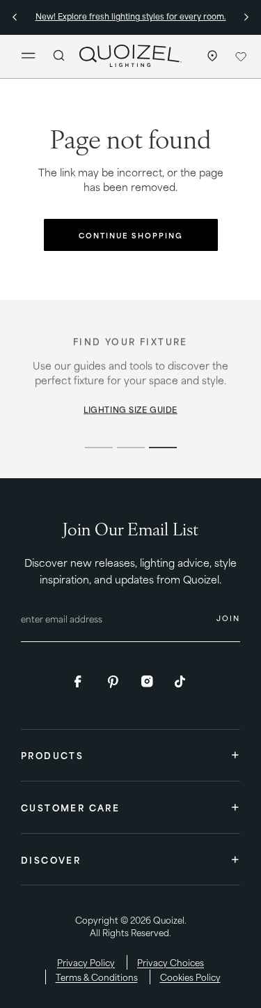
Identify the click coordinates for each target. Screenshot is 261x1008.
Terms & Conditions (97, 977)
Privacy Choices (170, 962)
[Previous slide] (15, 16)
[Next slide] (245, 16)
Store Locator (208, 56)
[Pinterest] (114, 681)
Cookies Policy (190, 977)
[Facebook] (80, 681)
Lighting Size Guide (130, 409)
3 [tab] (163, 447)
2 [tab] (131, 447)
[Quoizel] (130, 56)
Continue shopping (131, 234)
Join (228, 617)
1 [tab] (99, 447)
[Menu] (34, 56)
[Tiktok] (181, 681)
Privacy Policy (86, 962)
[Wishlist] (240, 56)
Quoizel (168, 919)
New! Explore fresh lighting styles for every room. (130, 16)
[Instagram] (147, 681)
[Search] (59, 55)
